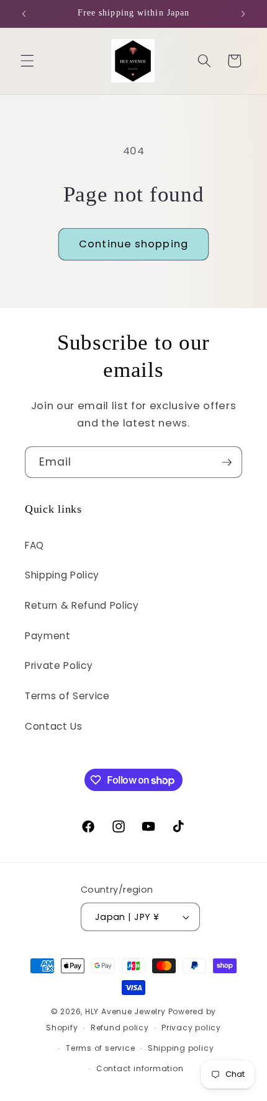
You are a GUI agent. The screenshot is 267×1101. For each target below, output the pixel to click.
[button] (27, 61)
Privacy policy (191, 1027)
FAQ (34, 545)
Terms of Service (67, 695)
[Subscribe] (227, 462)
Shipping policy (181, 1048)
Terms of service (100, 1048)
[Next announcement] (243, 13)
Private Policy (59, 665)
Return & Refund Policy (82, 605)
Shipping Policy (62, 574)
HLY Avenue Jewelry (126, 1011)
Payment (48, 635)
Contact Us (54, 726)
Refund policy (120, 1027)
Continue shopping (133, 244)
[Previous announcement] (24, 13)
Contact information (140, 1068)
